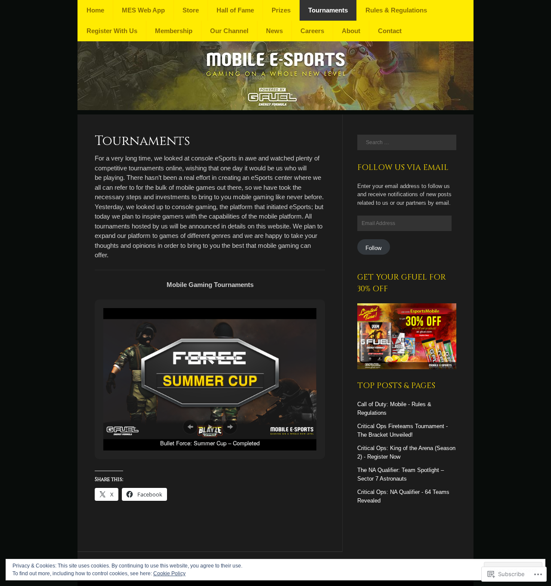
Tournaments (328, 10)
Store (191, 10)
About (351, 30)
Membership (173, 30)
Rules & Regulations (396, 10)
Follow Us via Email (403, 167)
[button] (190, 427)
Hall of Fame (235, 10)
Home (95, 10)
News (274, 30)
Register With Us (112, 30)
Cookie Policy (169, 574)
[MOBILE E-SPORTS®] (275, 107)
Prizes (281, 10)
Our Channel (229, 30)
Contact (390, 30)
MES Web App (143, 10)
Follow (373, 248)
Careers (312, 30)
